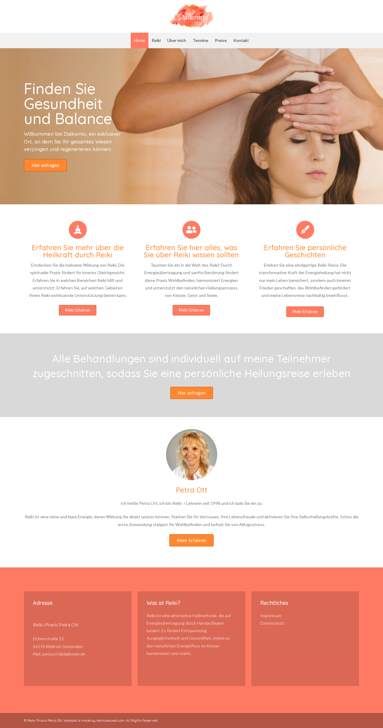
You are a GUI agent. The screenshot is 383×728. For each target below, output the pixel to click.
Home (139, 40)
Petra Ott (191, 489)
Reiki (156, 40)
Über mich (176, 40)
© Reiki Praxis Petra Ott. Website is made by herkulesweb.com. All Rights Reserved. (91, 720)
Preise (221, 40)
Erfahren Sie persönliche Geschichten (305, 251)
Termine (200, 40)
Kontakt (241, 40)
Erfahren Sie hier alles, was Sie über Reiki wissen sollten (191, 251)
